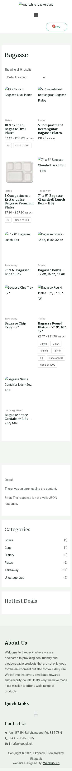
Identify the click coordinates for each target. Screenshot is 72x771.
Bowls (9, 540)
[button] (36, 15)
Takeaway (12, 570)
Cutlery (9, 555)
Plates (9, 562)
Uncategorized (14, 578)
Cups (8, 548)
